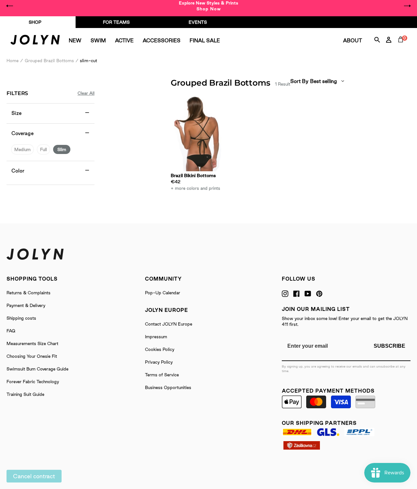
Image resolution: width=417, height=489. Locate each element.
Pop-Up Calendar (162, 292)
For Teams (116, 22)
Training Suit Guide (25, 394)
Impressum (156, 336)
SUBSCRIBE (389, 346)
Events (198, 22)
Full (43, 149)
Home (13, 60)
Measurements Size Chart (32, 343)
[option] (208, 6)
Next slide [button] (407, 6)
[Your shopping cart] (402, 46)
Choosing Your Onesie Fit (32, 356)
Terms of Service (162, 374)
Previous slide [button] (10, 6)
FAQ (11, 330)
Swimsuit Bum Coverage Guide (37, 369)
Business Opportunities (168, 387)
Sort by (299, 81)
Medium (22, 149)
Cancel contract (34, 476)
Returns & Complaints (28, 292)
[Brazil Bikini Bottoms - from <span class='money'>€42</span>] (196, 132)
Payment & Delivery (26, 305)
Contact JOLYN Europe (168, 324)
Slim (61, 149)
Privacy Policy (159, 362)
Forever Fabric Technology (33, 381)
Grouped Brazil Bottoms (49, 60)
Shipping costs (21, 318)
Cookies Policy (159, 349)
